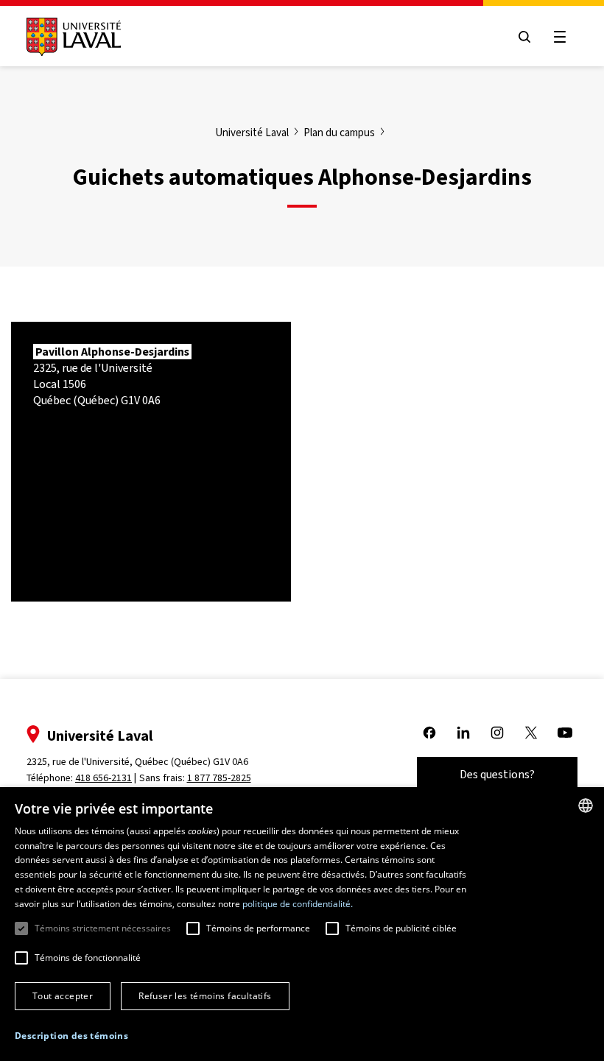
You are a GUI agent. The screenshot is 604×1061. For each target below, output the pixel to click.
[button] (71, 1036)
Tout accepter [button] (62, 996)
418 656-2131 (103, 778)
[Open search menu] (524, 36)
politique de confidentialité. (297, 904)
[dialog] (302, 924)
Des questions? (497, 774)
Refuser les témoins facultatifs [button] (204, 996)
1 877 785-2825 (219, 778)
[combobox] (585, 805)
